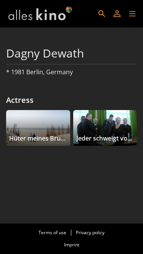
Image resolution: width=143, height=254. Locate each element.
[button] (132, 13)
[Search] (101, 13)
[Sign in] (117, 13)
